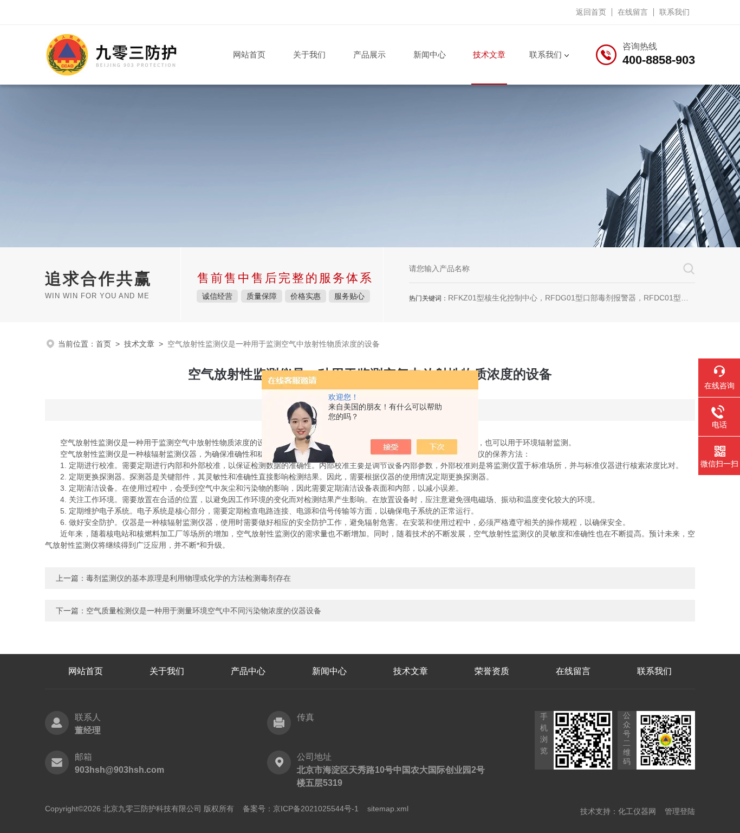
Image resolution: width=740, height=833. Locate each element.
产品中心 (248, 671)
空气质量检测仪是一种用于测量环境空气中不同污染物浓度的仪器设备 (203, 610)
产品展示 (369, 54)
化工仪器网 (637, 811)
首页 (103, 343)
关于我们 (309, 54)
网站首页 (249, 54)
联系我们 (674, 12)
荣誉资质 (492, 671)
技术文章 (489, 54)
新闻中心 (429, 54)
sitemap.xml (387, 808)
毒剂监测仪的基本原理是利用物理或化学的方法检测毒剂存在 (188, 578)
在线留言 (633, 12)
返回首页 (591, 12)
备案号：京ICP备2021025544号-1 (301, 808)
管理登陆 (680, 811)
